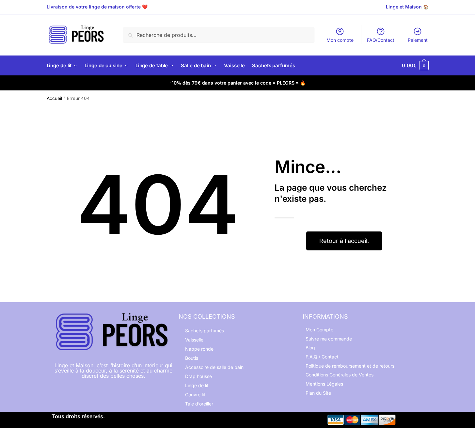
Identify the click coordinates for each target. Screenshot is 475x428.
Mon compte (340, 40)
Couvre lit (195, 394)
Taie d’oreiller (199, 403)
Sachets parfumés (204, 330)
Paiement (418, 40)
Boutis (191, 358)
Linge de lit (197, 385)
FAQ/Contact (380, 40)
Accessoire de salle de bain (214, 367)
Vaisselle (194, 339)
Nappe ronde (199, 349)
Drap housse (198, 376)
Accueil (54, 98)
